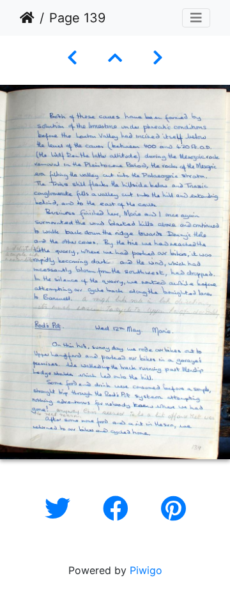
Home (27, 17)
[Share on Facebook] (119, 508)
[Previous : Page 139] (72, 58)
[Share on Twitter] (61, 508)
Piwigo (146, 570)
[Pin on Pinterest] (173, 508)
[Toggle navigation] (196, 17)
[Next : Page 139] (157, 58)
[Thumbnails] (115, 58)
